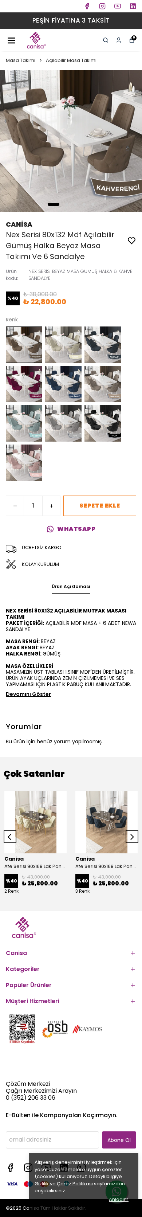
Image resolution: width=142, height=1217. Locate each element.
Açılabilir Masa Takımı (71, 60)
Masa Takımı (20, 60)
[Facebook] (10, 1167)
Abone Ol (119, 1140)
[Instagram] (28, 1167)
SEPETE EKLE (99, 505)
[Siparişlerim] (119, 40)
